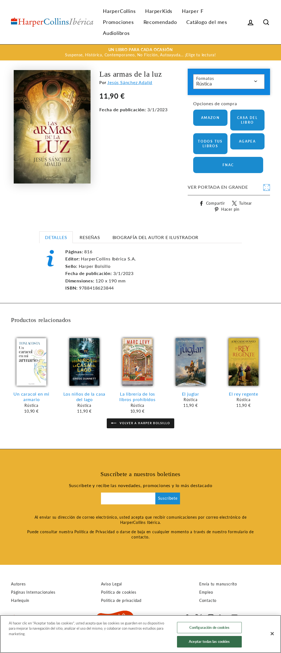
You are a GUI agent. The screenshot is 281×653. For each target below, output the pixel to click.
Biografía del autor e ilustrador (156, 237)
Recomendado (160, 22)
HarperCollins (119, 11)
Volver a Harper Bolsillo (144, 422)
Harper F (192, 11)
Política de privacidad (121, 600)
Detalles (56, 237)
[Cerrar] (272, 633)
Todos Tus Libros (210, 143)
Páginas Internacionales (33, 592)
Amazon (210, 118)
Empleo (206, 592)
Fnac (228, 165)
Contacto (208, 600)
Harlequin (20, 600)
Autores (18, 584)
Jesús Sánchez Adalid (129, 82)
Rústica (204, 83)
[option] (140, 52)
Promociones (118, 22)
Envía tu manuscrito (218, 584)
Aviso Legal (111, 584)
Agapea (247, 141)
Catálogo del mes (206, 22)
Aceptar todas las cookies (209, 641)
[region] (140, 634)
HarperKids (158, 11)
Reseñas (90, 237)
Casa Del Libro (247, 120)
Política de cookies (118, 592)
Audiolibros (116, 33)
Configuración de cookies (209, 627)
